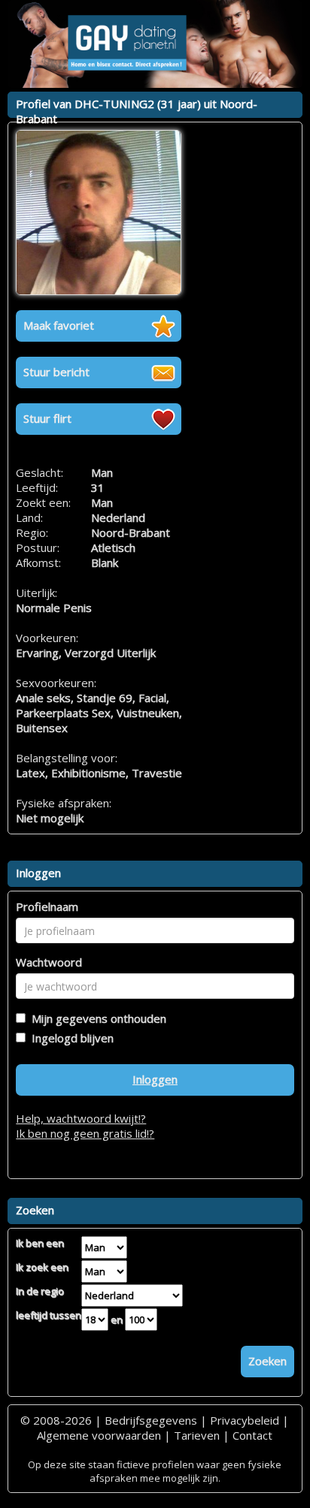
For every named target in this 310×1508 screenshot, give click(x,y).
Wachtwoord (49, 962)
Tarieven (197, 1435)
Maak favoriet (58, 325)
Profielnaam (47, 906)
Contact (252, 1435)
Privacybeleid (244, 1420)
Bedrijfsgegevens (151, 1420)
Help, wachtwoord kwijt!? (81, 1118)
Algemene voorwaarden (99, 1435)
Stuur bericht (56, 371)
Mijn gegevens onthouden (96, 1018)
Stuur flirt (47, 418)
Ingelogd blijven (70, 1037)
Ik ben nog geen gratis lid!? (85, 1133)
